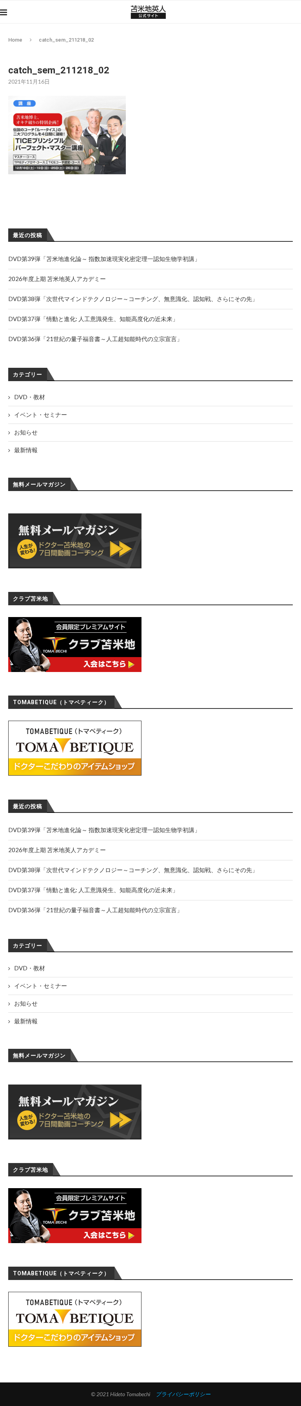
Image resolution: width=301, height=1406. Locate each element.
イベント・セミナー (40, 985)
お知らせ (26, 1003)
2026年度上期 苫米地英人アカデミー (57, 849)
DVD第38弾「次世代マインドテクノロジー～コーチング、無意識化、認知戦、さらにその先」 (133, 869)
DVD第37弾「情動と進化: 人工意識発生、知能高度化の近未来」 (93, 889)
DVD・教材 (29, 967)
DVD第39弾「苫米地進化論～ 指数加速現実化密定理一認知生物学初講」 (104, 829)
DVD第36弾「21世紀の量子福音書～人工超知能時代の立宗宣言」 (95, 909)
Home (15, 40)
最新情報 (26, 1020)
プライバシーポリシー (183, 1394)
